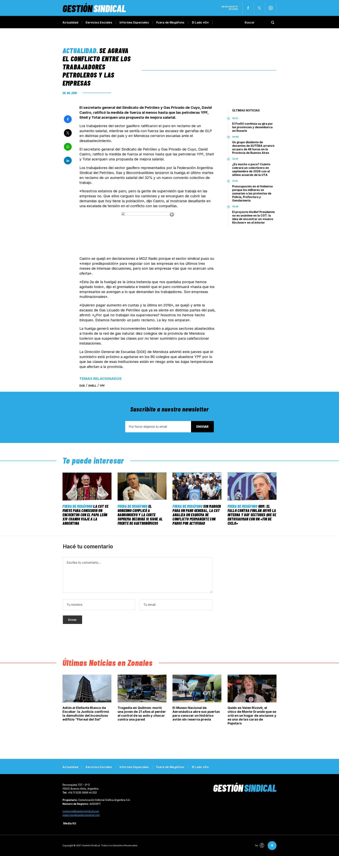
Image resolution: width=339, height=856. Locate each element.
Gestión (94, 8)
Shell (92, 385)
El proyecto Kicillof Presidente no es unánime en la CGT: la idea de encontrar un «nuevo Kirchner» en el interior (253, 217)
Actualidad (70, 22)
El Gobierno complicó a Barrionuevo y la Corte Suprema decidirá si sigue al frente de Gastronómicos (140, 514)
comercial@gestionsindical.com (81, 811)
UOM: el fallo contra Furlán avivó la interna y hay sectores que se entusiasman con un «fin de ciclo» (252, 514)
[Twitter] (259, 8)
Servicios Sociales (99, 22)
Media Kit (69, 823)
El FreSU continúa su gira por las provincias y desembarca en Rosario (252, 127)
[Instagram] (271, 8)
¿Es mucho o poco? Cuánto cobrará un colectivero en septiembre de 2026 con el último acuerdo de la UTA (251, 169)
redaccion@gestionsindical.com (81, 815)
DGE (82, 385)
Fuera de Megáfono (170, 22)
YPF (102, 385)
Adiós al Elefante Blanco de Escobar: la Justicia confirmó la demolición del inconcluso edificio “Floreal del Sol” (86, 713)
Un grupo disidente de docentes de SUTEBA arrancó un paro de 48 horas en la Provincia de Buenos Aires (253, 147)
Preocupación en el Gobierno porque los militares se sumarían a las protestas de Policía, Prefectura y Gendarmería (252, 193)
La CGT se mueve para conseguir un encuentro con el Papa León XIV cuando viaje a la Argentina (85, 514)
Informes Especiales (134, 22)
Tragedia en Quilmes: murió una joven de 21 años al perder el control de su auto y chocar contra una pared (142, 713)
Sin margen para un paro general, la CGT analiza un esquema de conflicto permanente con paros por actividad (197, 514)
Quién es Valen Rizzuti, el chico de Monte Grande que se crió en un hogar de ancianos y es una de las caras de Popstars (252, 715)
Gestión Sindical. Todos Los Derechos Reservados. (110, 845)
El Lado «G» (200, 22)
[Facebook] (248, 8)
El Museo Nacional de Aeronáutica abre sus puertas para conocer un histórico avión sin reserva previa (196, 713)
